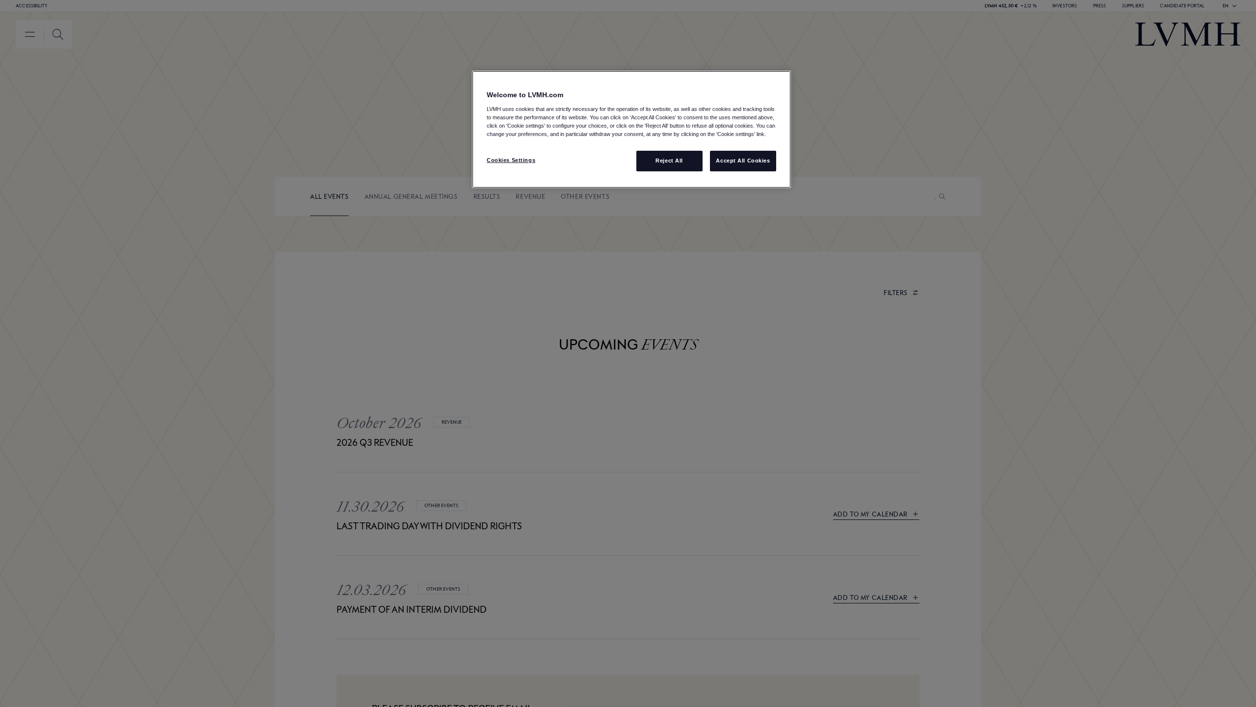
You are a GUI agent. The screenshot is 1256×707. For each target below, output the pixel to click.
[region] (631, 129)
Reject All (669, 160)
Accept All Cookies (743, 160)
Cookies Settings (511, 160)
